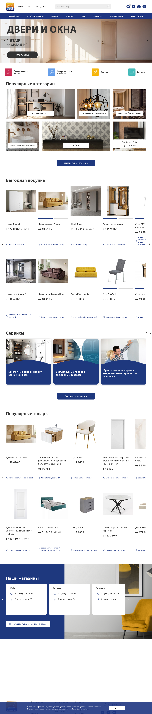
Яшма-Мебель (46, 245)
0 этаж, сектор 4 (90, 550)
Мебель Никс (79, 550)
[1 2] (53, 201)
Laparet (141, 478)
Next (147, 40)
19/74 (12, 588)
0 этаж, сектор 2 (17, 245)
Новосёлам (14, 16)
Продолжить (117, 708)
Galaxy (76, 478)
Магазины (97, 16)
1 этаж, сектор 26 (23, 550)
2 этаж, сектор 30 (85, 478)
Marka (43, 478)
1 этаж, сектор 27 (53, 478)
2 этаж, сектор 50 (53, 548)
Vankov (141, 550)
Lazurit (43, 548)
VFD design (110, 478)
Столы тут (142, 237)
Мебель (54, 16)
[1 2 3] (118, 504)
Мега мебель (79, 317)
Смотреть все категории (76, 163)
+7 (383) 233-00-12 (25, 6)
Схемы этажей (116, 16)
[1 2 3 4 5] (85, 434)
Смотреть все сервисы (76, 396)
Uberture (12, 550)
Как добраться (137, 16)
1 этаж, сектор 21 (121, 478)
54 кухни (57, 588)
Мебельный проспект (17, 315)
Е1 (10, 245)
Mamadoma (142, 240)
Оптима (109, 245)
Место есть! (110, 317)
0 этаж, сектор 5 (59, 245)
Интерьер (70, 16)
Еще (83, 16)
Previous (4, 40)
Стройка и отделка (35, 16)
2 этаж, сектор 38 (53, 550)
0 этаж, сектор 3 (118, 245)
